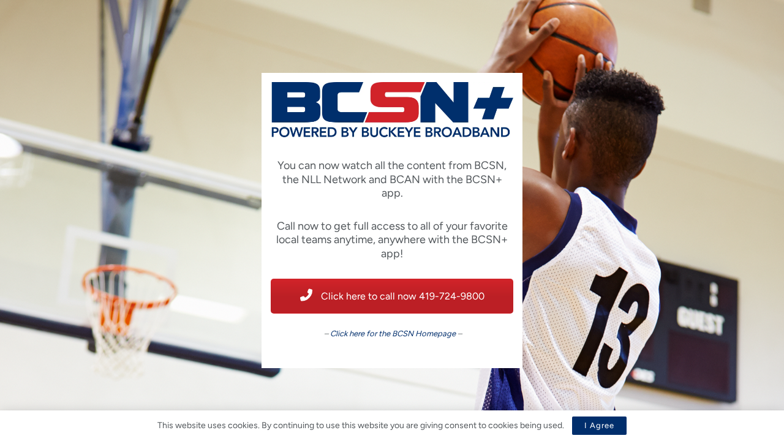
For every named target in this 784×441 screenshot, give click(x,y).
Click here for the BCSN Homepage (393, 333)
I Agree (599, 425)
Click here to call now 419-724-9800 (401, 296)
